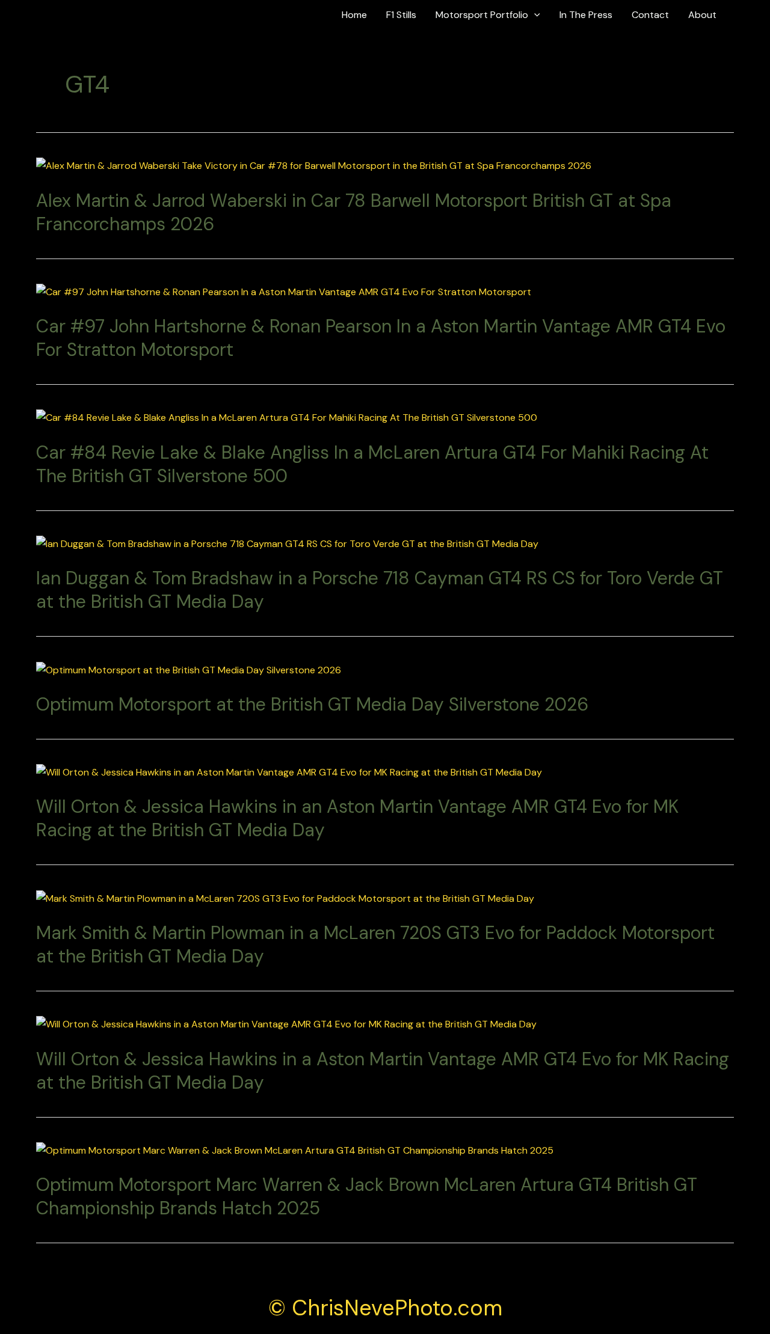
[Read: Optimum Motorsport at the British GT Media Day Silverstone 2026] (188, 668)
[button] (743, 15)
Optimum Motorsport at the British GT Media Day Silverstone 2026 (312, 704)
